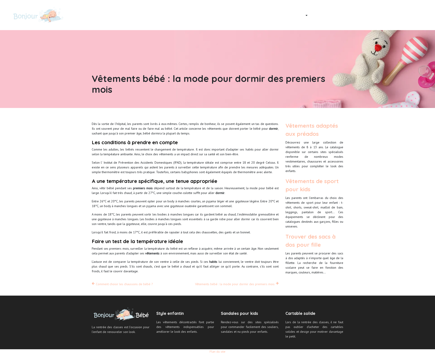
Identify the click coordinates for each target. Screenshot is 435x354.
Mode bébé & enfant (287, 15)
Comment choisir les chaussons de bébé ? (124, 284)
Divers (415, 15)
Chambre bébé (323, 15)
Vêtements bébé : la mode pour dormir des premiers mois (235, 284)
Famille (348, 15)
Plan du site (217, 351)
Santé (398, 15)
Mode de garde (374, 15)
